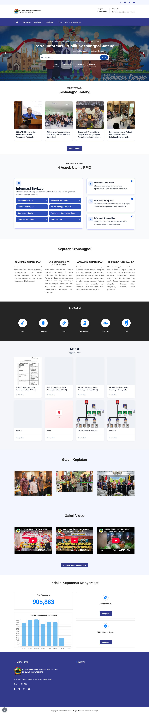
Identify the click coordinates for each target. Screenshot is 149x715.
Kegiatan (38, 22)
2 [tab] (68, 77)
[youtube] (134, 2)
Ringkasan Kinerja (25, 213)
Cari (104, 57)
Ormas (56, 64)
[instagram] (120, 2)
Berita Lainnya (74, 148)
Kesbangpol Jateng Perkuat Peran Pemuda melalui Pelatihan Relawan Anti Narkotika (120, 134)
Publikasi (50, 22)
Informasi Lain (56, 219)
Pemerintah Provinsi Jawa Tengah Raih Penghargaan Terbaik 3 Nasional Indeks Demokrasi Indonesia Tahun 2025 (89, 134)
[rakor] (33, 483)
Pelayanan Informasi (59, 200)
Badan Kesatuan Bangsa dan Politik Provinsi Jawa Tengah (80, 711)
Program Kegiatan (25, 200)
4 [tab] (74, 77)
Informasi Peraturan (26, 219)
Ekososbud (67, 64)
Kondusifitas (80, 64)
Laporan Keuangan (26, 207)
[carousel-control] (5, 53)
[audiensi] (115, 483)
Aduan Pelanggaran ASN (61, 207)
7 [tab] (84, 77)
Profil (16, 22)
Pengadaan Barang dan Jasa (63, 213)
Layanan (26, 22)
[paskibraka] (74, 481)
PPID (60, 22)
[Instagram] (24, 689)
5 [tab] (78, 77)
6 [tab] (81, 77)
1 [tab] (65, 77)
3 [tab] (71, 77)
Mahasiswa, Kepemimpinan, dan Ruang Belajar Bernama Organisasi (58, 134)
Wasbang (92, 64)
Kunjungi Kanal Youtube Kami (74, 565)
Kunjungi (105, 613)
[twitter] (129, 2)
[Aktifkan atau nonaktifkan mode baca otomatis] (4, 709)
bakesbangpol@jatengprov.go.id (123, 12)
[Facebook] (14, 689)
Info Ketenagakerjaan (73, 22)
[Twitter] (19, 689)
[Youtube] (29, 689)
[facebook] (125, 2)
